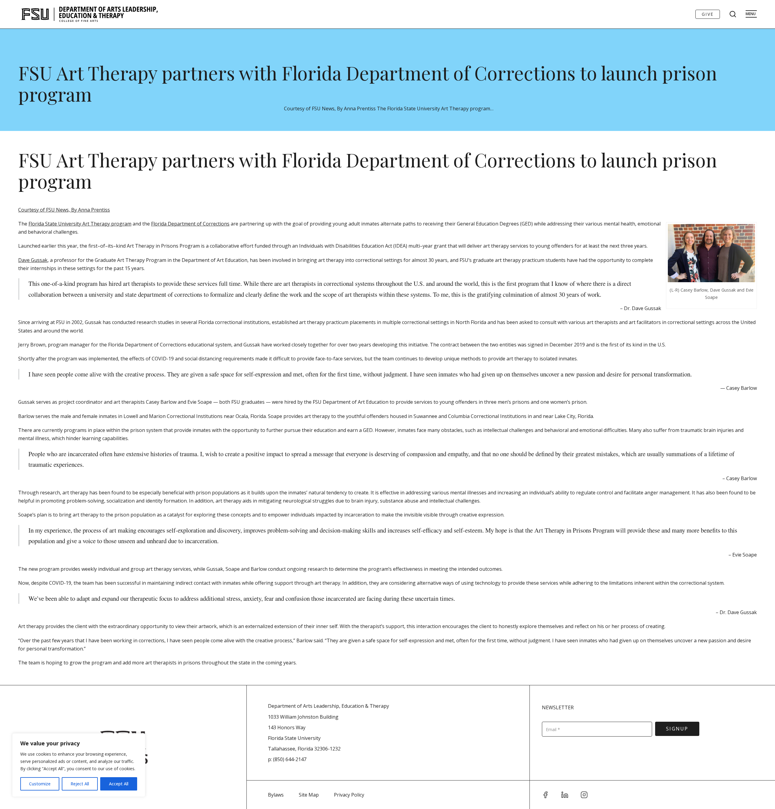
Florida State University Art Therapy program (79, 223)
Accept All (118, 784)
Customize (40, 784)
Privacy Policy (349, 794)
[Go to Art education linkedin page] (565, 794)
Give (708, 14)
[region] (78, 765)
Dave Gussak (33, 260)
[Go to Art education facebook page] (545, 794)
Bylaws (276, 794)
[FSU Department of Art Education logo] (89, 14)
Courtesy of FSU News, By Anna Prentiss (64, 209)
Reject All (80, 784)
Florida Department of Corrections (190, 223)
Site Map (309, 794)
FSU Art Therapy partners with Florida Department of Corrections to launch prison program (367, 83)
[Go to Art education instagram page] (584, 794)
